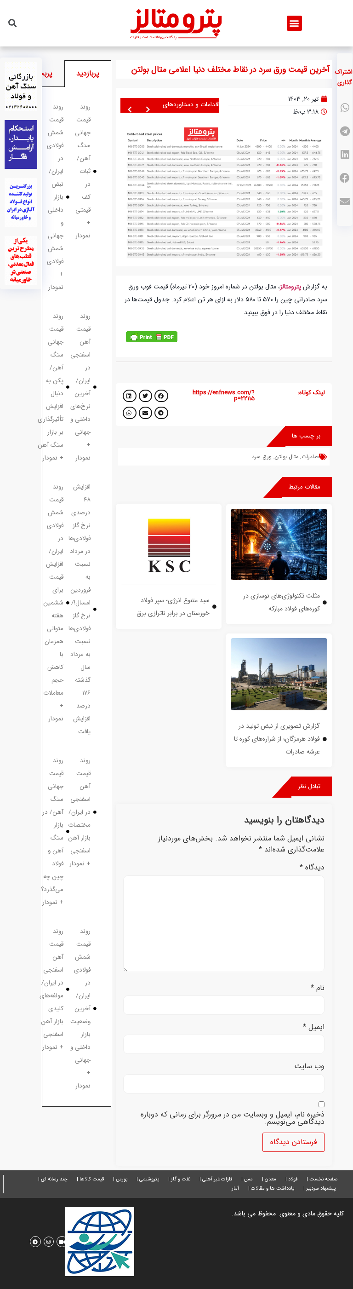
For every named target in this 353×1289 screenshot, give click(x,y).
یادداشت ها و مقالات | (271, 1188)
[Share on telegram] (345, 131)
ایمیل (314, 1027)
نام (318, 988)
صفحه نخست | (322, 1179)
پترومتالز (290, 287)
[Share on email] (345, 201)
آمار (235, 1188)
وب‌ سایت (309, 1066)
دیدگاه (312, 867)
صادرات (310, 456)
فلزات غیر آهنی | (215, 1179)
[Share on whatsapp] (345, 108)
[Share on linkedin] (345, 154)
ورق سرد (262, 456)
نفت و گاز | (179, 1179)
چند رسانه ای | (53, 1179)
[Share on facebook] (345, 178)
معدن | (269, 1179)
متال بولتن (286, 456)
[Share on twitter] (146, 396)
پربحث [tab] (42, 73)
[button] (294, 23)
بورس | (120, 1179)
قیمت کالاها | (90, 1179)
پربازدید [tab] (87, 73)
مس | (247, 1179)
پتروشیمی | (148, 1179)
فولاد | (291, 1179)
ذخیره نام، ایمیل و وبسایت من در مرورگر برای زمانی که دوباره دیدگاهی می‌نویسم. (233, 1118)
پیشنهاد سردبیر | (319, 1188)
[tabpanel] (76, 597)
